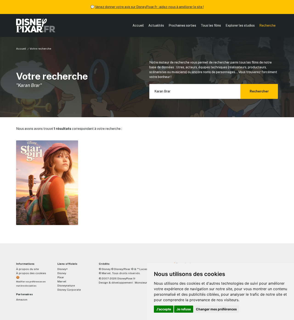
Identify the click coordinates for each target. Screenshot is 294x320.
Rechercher (259, 91)
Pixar (60, 277)
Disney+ (62, 269)
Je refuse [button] (183, 309)
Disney (61, 273)
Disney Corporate (69, 289)
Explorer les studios (240, 25)
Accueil (138, 25)
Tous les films (211, 25)
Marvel (61, 281)
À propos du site (27, 269)
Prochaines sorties (182, 25)
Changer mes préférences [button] (216, 309)
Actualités (156, 25)
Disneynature (66, 285)
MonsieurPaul (144, 282)
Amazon (21, 299)
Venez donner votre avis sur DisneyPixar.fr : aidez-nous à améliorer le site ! (149, 7)
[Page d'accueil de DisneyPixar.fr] (35, 25)
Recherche (267, 25)
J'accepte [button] (163, 309)
